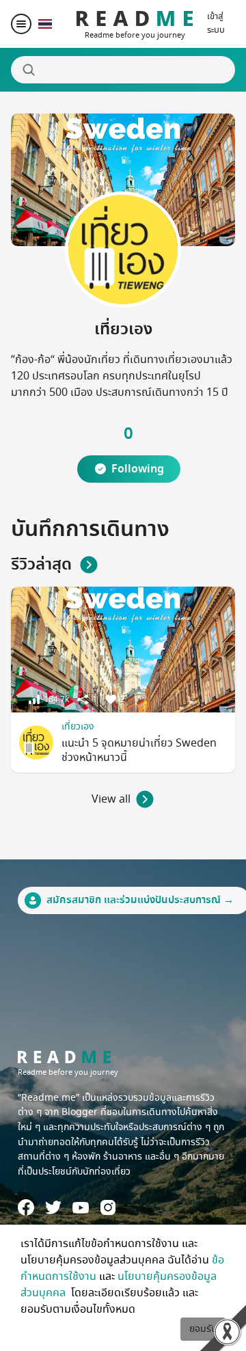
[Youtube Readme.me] (80, 1208)
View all (111, 799)
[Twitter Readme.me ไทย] (53, 1207)
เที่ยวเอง (78, 726)
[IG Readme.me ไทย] (108, 1207)
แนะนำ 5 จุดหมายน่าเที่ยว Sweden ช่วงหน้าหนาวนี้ (139, 750)
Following (137, 469)
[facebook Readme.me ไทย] (26, 1207)
